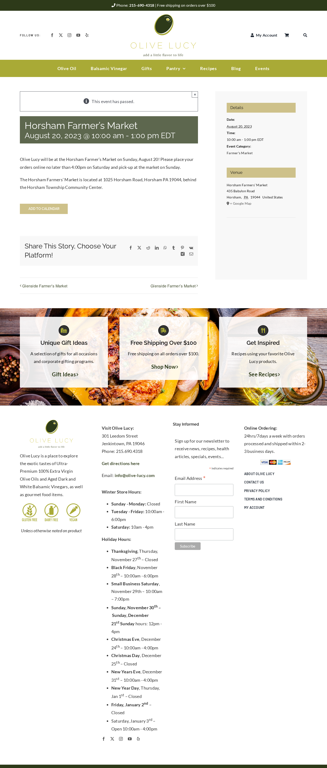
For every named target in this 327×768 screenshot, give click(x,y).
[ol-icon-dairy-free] (51, 504)
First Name (185, 501)
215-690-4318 (142, 5)
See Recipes (263, 374)
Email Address (190, 479)
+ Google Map (240, 203)
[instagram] (69, 35)
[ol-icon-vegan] (73, 504)
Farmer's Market (240, 153)
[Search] (305, 35)
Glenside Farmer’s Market (44, 286)
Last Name (185, 524)
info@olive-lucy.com (135, 475)
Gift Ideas (64, 374)
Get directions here (121, 463)
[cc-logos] (275, 461)
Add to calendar (43, 209)
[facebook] (52, 35)
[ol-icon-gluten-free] (29, 504)
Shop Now (163, 367)
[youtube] (78, 35)
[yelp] (87, 35)
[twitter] (61, 35)
